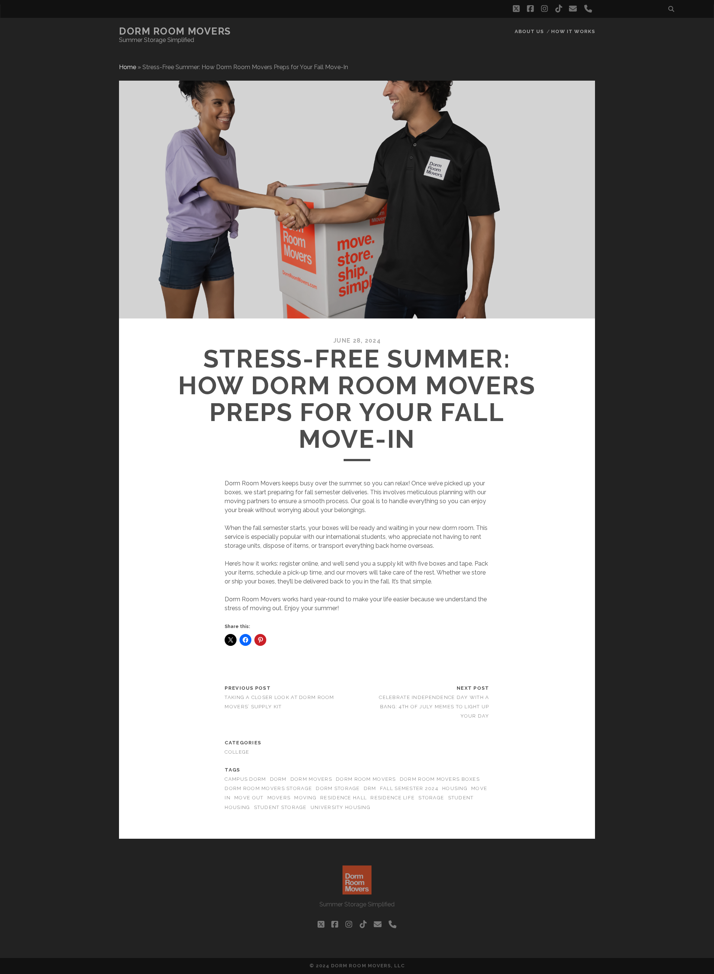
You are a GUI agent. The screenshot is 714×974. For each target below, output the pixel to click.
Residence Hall (343, 797)
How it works (573, 31)
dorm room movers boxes (440, 779)
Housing (454, 788)
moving (305, 797)
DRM (370, 788)
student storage (280, 807)
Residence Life (392, 797)
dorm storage (338, 788)
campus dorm (245, 779)
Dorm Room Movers (175, 31)
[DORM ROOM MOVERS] (357, 891)
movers (279, 797)
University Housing (340, 807)
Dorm (278, 779)
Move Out (248, 797)
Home (127, 67)
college (237, 752)
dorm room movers (366, 779)
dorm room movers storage (268, 788)
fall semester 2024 (409, 788)
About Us (529, 31)
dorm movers (311, 779)
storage (431, 797)
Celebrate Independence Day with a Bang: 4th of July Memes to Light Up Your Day (434, 707)
